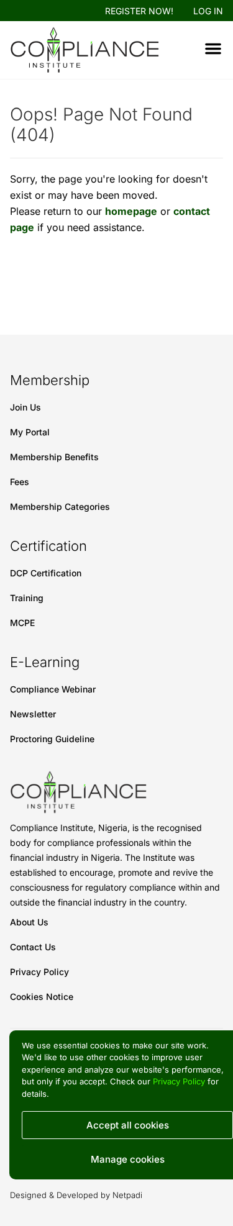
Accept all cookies (127, 1125)
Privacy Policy (179, 1081)
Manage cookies (128, 1159)
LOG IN (208, 11)
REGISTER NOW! (139, 11)
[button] (213, 48)
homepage (131, 211)
